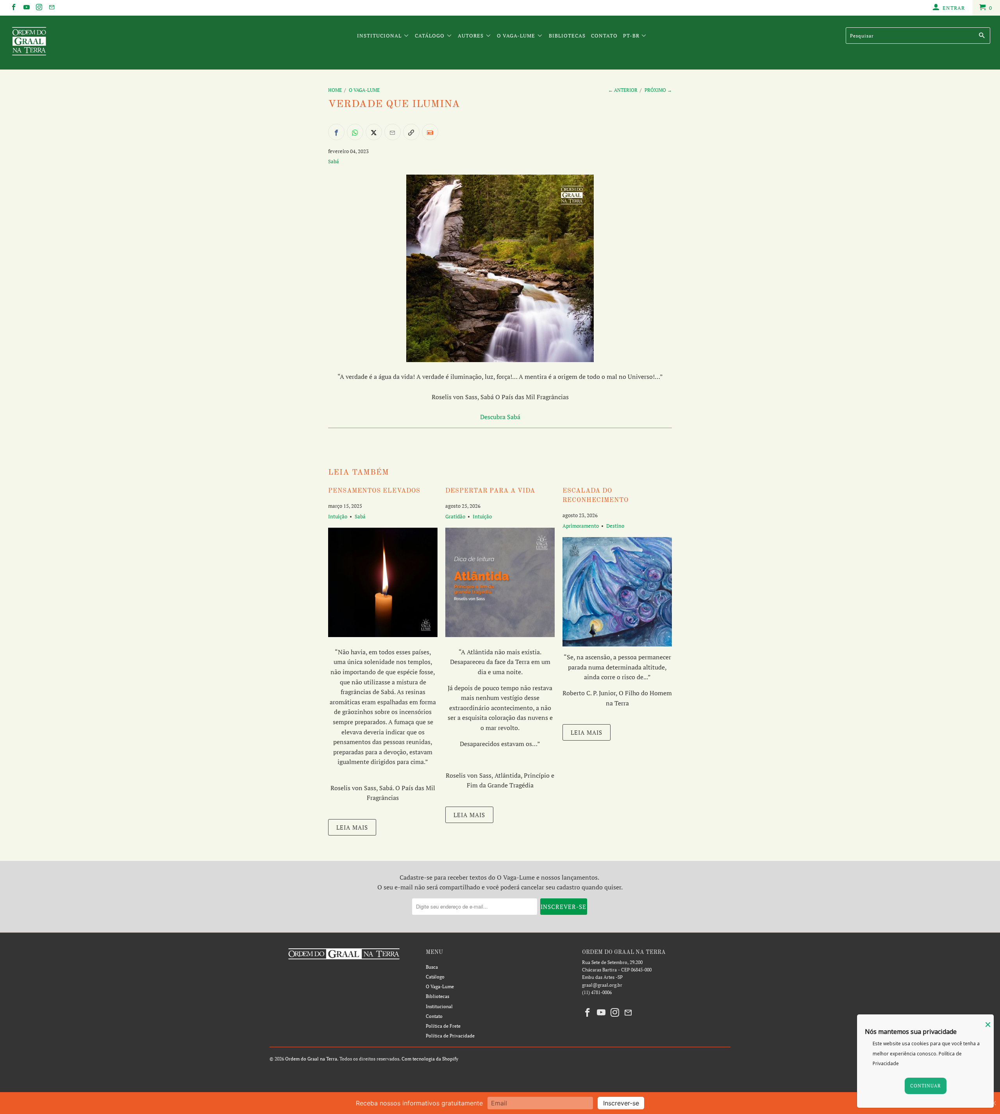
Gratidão (455, 516)
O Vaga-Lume (517, 35)
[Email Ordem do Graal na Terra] (51, 7)
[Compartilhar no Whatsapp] (355, 132)
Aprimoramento (580, 525)
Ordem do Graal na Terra (311, 1059)
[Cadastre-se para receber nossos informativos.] (430, 132)
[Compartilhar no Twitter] (374, 132)
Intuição (337, 516)
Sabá (333, 161)
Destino (615, 525)
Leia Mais (352, 827)
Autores (471, 35)
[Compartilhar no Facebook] (336, 132)
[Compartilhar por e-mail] (392, 132)
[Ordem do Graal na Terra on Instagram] (38, 7)
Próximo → (658, 90)
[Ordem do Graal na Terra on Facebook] (13, 7)
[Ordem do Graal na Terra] (84, 43)
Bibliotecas (567, 35)
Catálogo (430, 35)
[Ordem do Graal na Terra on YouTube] (25, 7)
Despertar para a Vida (490, 491)
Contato (604, 35)
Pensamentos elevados (374, 491)
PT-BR (632, 35)
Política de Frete (443, 1026)
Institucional (380, 35)
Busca (432, 967)
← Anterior (623, 90)
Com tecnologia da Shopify (430, 1059)
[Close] (988, 1024)
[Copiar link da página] (411, 132)
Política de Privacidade (450, 1036)
